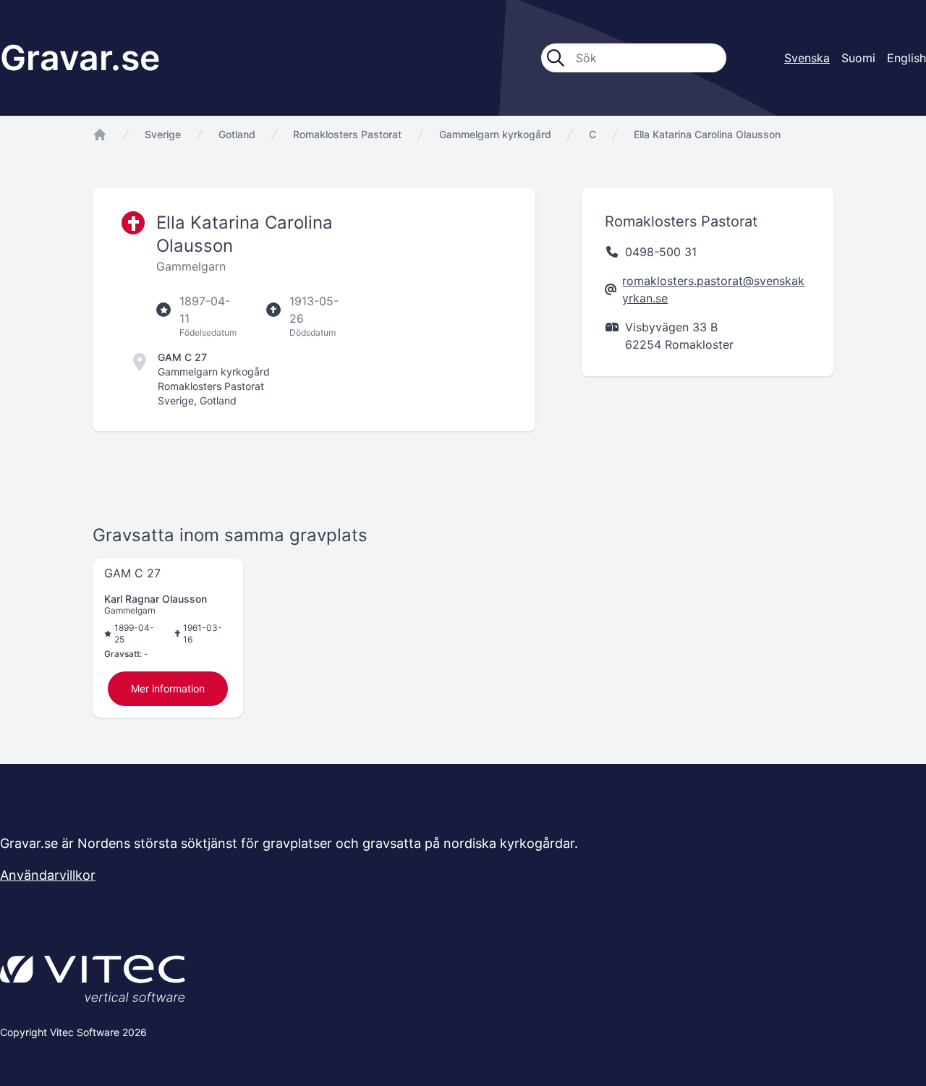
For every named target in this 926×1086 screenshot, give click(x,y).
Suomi (858, 58)
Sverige (163, 134)
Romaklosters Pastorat (347, 134)
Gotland (236, 134)
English (906, 58)
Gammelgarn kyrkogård (495, 134)
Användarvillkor (47, 875)
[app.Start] (100, 134)
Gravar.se (80, 57)
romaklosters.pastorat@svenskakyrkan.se (713, 289)
